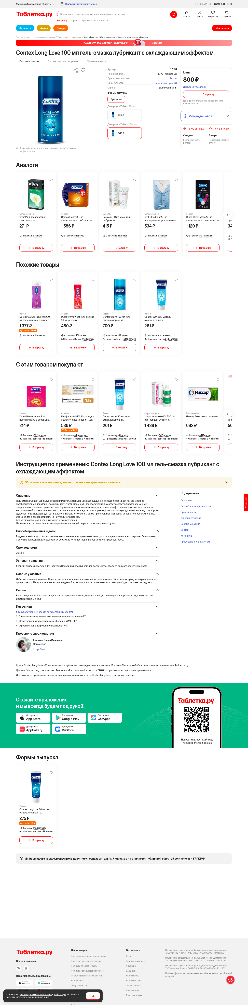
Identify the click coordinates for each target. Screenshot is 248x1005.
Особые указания (190, 523)
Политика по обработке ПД (84, 965)
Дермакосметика (89, 20)
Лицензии (131, 965)
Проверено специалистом (195, 541)
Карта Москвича (134, 980)
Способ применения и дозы (196, 506)
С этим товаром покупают (63, 61)
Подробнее (39, 649)
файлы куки (60, 994)
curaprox (103, 20)
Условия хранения (191, 518)
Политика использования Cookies (87, 970)
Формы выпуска (96, 61)
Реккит (173, 78)
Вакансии (130, 970)
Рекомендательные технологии (86, 975)
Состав (185, 529)
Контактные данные (136, 961)
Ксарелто (74, 20)
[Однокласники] (26, 968)
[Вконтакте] (18, 968)
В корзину (208, 94)
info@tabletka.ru (79, 985)
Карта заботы (132, 975)
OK (93, 996)
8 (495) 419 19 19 (223, 4)
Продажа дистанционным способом (88, 956)
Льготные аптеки (134, 995)
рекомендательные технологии (35, 994)
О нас (128, 956)
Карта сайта (77, 980)
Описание (186, 500)
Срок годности (189, 512)
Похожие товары (29, 61)
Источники (186, 535)
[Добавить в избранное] (51, 180)
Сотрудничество (134, 985)
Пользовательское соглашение (86, 961)
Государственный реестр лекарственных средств (46, 611)
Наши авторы (132, 990)
